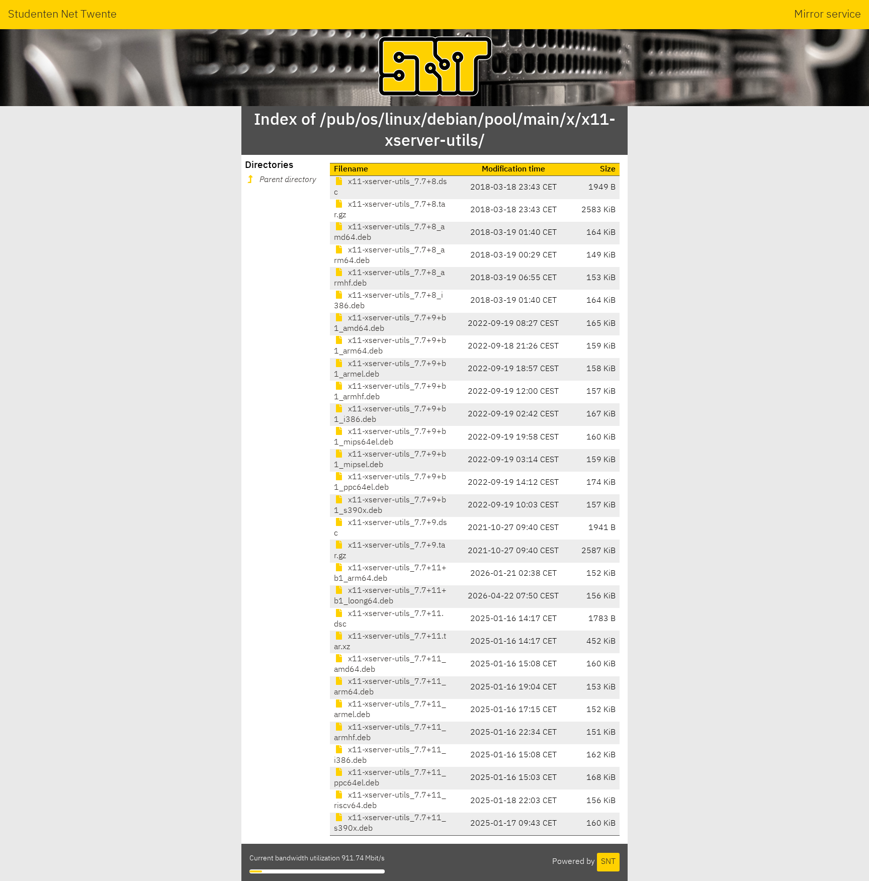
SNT (608, 862)
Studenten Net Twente (62, 14)
